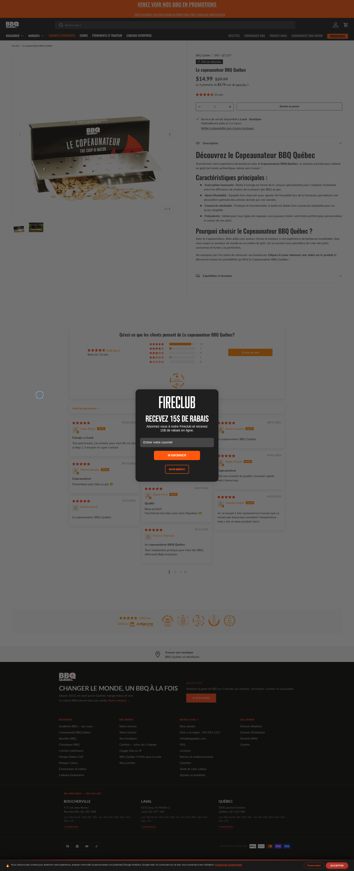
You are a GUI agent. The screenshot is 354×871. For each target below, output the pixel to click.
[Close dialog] (39, 395)
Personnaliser (314, 865)
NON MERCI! (177, 469)
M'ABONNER (177, 455)
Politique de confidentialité (228, 864)
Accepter (337, 865)
